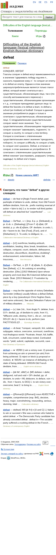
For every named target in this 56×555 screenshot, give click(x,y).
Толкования (15, 30)
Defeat (6, 221)
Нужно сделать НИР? (27, 175)
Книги (15, 36)
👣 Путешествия (7, 449)
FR (51, 2)
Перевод (22, 63)
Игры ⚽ (41, 36)
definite (47, 179)
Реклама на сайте (34, 444)
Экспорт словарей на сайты (12, 454)
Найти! (49, 17)
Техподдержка (20, 444)
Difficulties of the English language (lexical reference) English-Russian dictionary (28, 25)
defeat (6, 199)
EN (34, 2)
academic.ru (12, 5)
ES (45, 2)
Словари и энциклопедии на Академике (26, 11)
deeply (11, 179)
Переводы (41, 30)
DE (40, 2)
